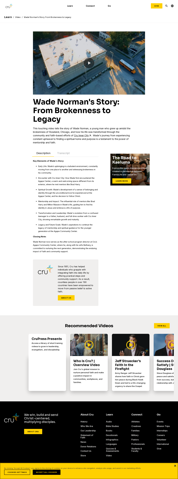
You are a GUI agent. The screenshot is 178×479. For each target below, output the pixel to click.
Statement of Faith (87, 436)
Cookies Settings (17, 472)
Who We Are (87, 426)
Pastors (135, 439)
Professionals (138, 444)
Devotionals (112, 435)
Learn (70, 6)
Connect (90, 6)
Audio (109, 421)
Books (109, 430)
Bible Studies (112, 426)
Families (135, 430)
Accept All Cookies (46, 472)
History (84, 421)
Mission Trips (163, 426)
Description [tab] (43, 153)
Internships (162, 430)
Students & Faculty (136, 449)
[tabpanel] (65, 206)
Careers (161, 435)
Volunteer (161, 439)
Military (135, 435)
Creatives (136, 426)
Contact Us (86, 451)
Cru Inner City (81, 135)
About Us (66, 298)
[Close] (175, 466)
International (163, 444)
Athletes (135, 421)
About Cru (33, 431)
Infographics (112, 439)
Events (160, 421)
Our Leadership (88, 430)
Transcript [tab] (63, 153)
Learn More (122, 181)
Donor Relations (88, 446)
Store (83, 455)
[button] (89, 63)
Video (109, 455)
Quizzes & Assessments (112, 449)
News (83, 442)
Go (109, 6)
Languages (111, 444)
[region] (89, 471)
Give (156, 6)
